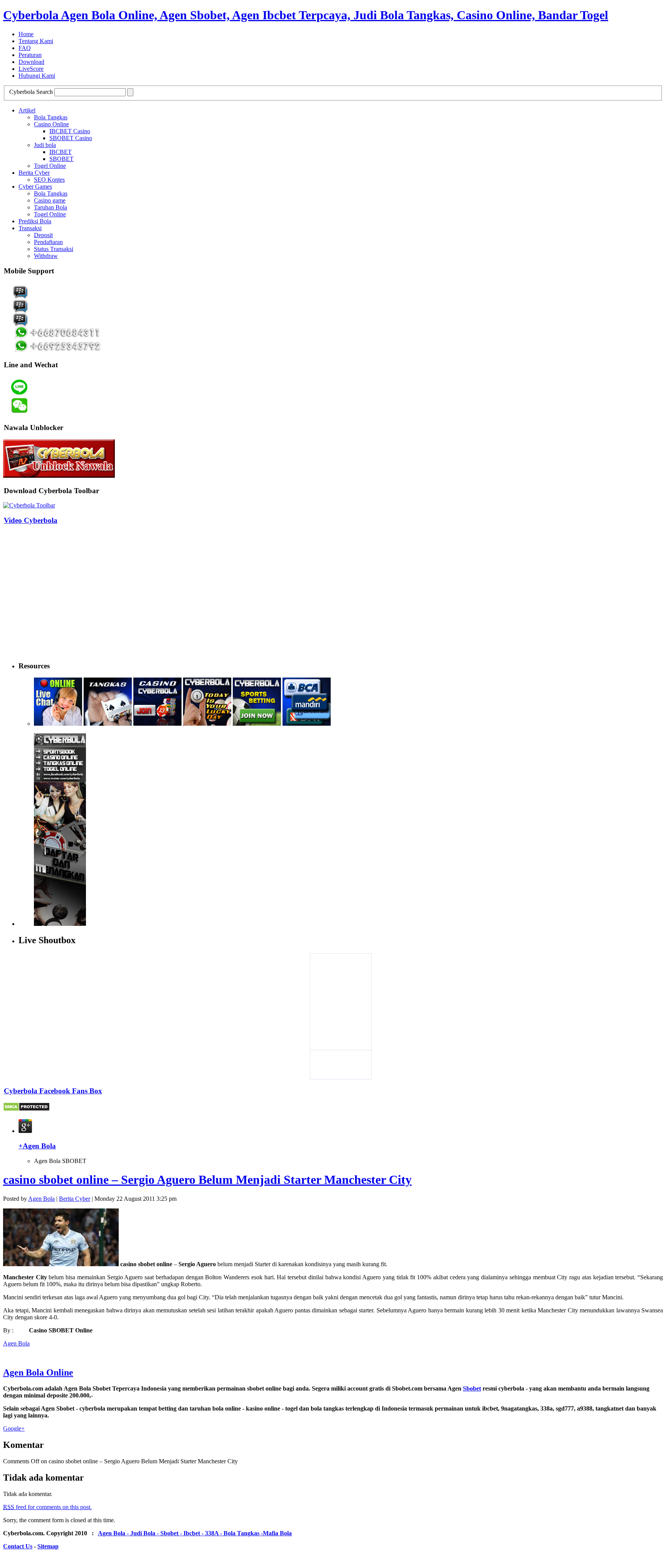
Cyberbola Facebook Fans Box (53, 1091)
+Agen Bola (37, 1146)
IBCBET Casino (69, 131)
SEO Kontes (49, 179)
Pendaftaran (48, 242)
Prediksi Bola (34, 221)
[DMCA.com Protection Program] (26, 1109)
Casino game (50, 200)
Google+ (14, 1428)
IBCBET (60, 152)
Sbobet (472, 1388)
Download (31, 62)
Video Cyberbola (30, 520)
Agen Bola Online (38, 1372)
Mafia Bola (277, 1533)
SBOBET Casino (70, 138)
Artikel (26, 110)
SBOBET (61, 159)
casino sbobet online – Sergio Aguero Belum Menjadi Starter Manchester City (207, 1180)
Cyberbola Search (31, 92)
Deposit (43, 235)
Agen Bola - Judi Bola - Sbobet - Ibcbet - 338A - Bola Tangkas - (180, 1533)
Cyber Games (35, 186)
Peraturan (30, 55)
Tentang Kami (35, 41)
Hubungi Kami (36, 75)
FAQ (24, 48)
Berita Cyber (34, 172)
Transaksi (30, 228)
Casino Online (51, 124)
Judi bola (45, 145)
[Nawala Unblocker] (59, 475)
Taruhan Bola (50, 207)
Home (26, 34)
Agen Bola (41, 1198)
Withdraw (46, 256)
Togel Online (50, 165)
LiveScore (31, 68)
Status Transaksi (53, 249)
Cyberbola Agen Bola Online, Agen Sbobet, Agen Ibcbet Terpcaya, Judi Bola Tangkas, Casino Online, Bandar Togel (305, 15)
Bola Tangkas (50, 117)
